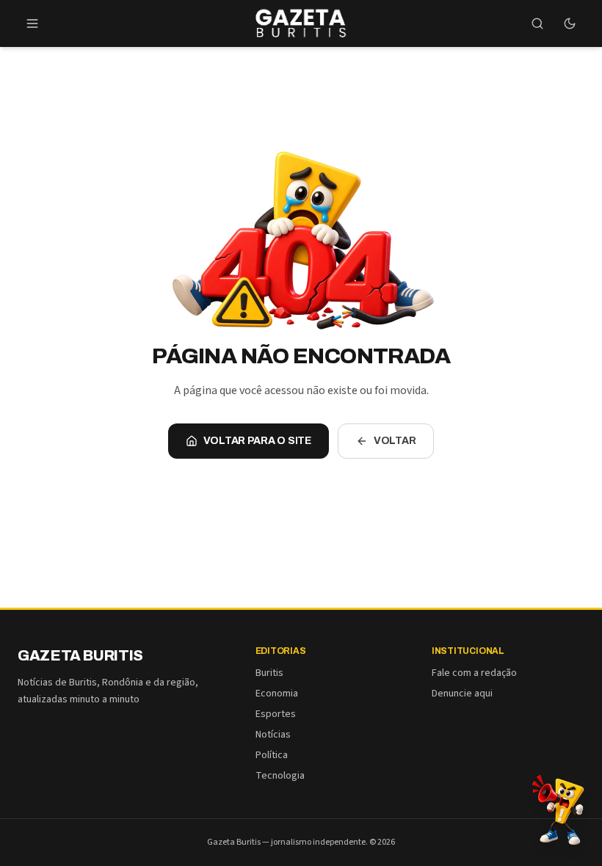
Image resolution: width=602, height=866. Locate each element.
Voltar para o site (257, 440)
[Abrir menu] (32, 23)
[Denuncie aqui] (558, 808)
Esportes (275, 714)
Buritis (269, 673)
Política (271, 755)
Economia (276, 693)
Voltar (395, 440)
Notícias (273, 734)
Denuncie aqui (462, 693)
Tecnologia (280, 775)
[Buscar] (537, 23)
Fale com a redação (474, 673)
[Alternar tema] (569, 23)
